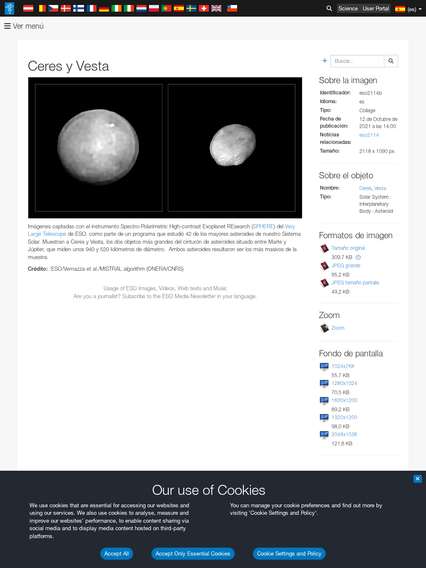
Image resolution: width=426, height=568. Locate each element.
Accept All (116, 553)
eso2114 (369, 135)
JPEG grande (346, 265)
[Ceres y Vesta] (165, 147)
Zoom (338, 328)
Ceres (365, 188)
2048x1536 (344, 434)
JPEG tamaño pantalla (355, 282)
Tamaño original (348, 248)
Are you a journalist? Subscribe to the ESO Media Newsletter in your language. (165, 296)
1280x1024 (344, 383)
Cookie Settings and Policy (289, 553)
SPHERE (263, 226)
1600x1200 (344, 400)
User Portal (376, 8)
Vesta (380, 188)
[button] (358, 257)
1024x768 (343, 366)
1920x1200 (344, 417)
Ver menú (27, 26)
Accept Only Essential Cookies (193, 553)
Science (348, 8)
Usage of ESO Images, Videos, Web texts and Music (165, 288)
